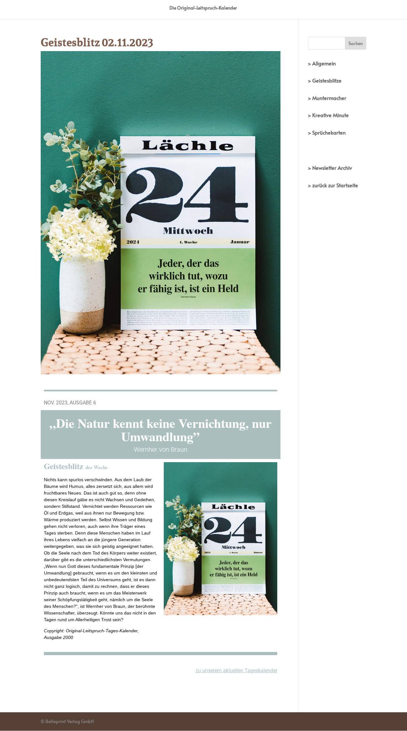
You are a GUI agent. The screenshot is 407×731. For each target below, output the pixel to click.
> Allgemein (322, 63)
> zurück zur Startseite (333, 185)
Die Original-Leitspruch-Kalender (203, 8)
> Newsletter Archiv (330, 167)
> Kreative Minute (328, 114)
